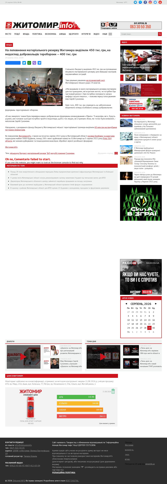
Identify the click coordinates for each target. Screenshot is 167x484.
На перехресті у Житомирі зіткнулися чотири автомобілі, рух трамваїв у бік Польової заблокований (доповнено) (147, 125)
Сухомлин (70, 153)
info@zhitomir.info (23, 445)
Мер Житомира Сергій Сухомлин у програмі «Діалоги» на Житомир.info (71, 363)
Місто (8, 34)
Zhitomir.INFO (19, 480)
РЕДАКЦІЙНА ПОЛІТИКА (63, 472)
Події (17, 34)
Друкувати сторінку (105, 153)
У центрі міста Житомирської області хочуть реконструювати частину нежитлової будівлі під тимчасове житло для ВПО (58, 178)
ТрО (48, 153)
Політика (37, 34)
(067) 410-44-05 (17, 448)
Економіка (50, 34)
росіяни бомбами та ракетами (101, 136)
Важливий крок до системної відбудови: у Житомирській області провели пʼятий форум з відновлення (51, 184)
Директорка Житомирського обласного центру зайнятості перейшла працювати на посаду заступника (51, 181)
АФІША (62, 34)
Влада (26, 34)
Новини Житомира (131, 115)
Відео (124, 42)
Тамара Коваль (30, 456)
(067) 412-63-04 (32, 465)
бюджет (23, 153)
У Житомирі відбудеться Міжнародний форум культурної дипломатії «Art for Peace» (147, 150)
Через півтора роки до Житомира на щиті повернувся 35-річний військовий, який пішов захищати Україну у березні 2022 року (147, 178)
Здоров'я (73, 34)
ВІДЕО (97, 34)
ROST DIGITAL (72, 480)
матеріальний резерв (36, 153)
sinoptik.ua (150, 464)
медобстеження (58, 153)
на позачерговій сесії (95, 80)
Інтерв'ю (86, 34)
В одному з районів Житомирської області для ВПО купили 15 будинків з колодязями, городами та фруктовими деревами (59, 188)
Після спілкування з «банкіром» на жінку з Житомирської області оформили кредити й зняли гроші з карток (148, 138)
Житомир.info (25, 136)
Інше (104, 34)
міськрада (14, 153)
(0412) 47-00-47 (17, 465)
